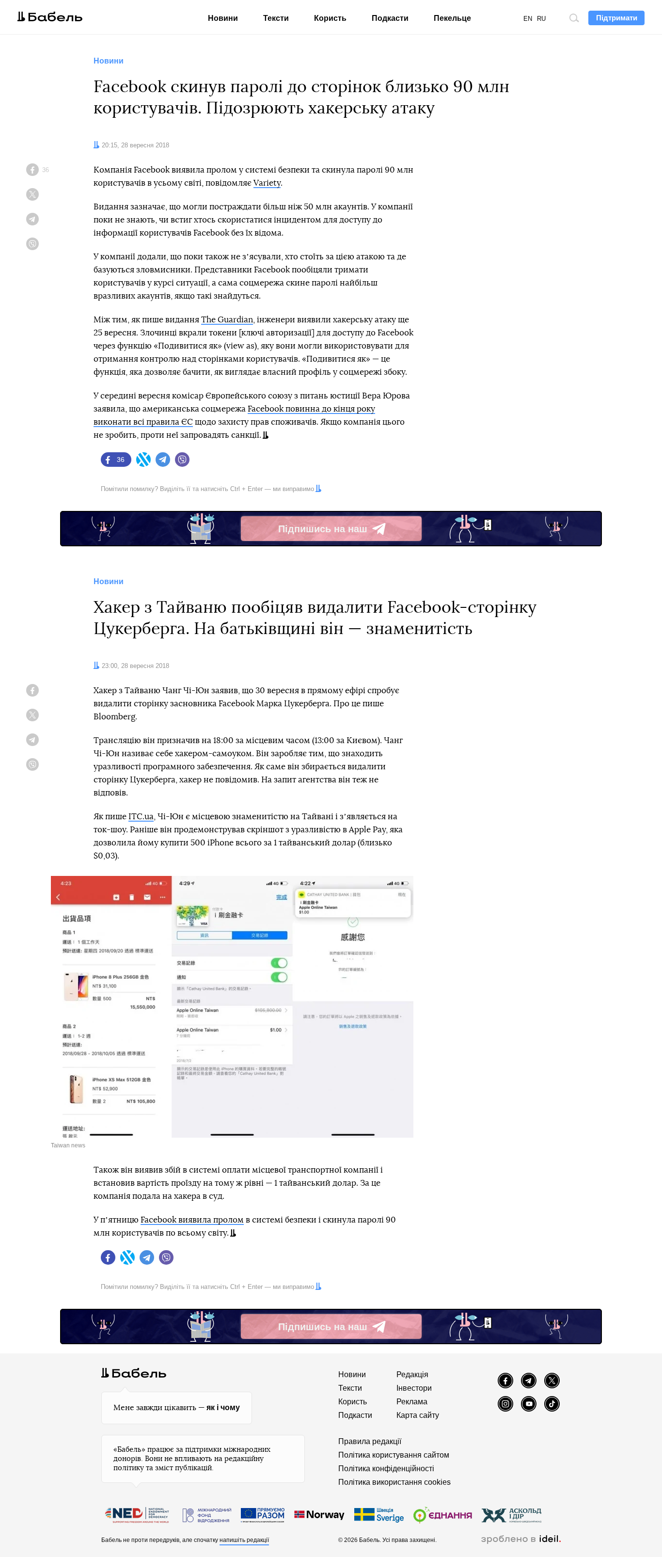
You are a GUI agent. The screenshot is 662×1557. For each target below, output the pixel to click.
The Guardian (227, 320)
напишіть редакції (244, 1540)
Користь (330, 18)
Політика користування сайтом (393, 1455)
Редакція (412, 1374)
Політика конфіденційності (386, 1468)
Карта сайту (417, 1415)
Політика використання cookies (394, 1482)
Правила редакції (369, 1441)
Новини (223, 18)
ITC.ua (141, 816)
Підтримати (616, 18)
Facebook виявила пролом (192, 1220)
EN (527, 18)
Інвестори (414, 1388)
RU (541, 18)
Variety (267, 183)
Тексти (276, 18)
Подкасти (390, 18)
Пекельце (452, 18)
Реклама (411, 1402)
